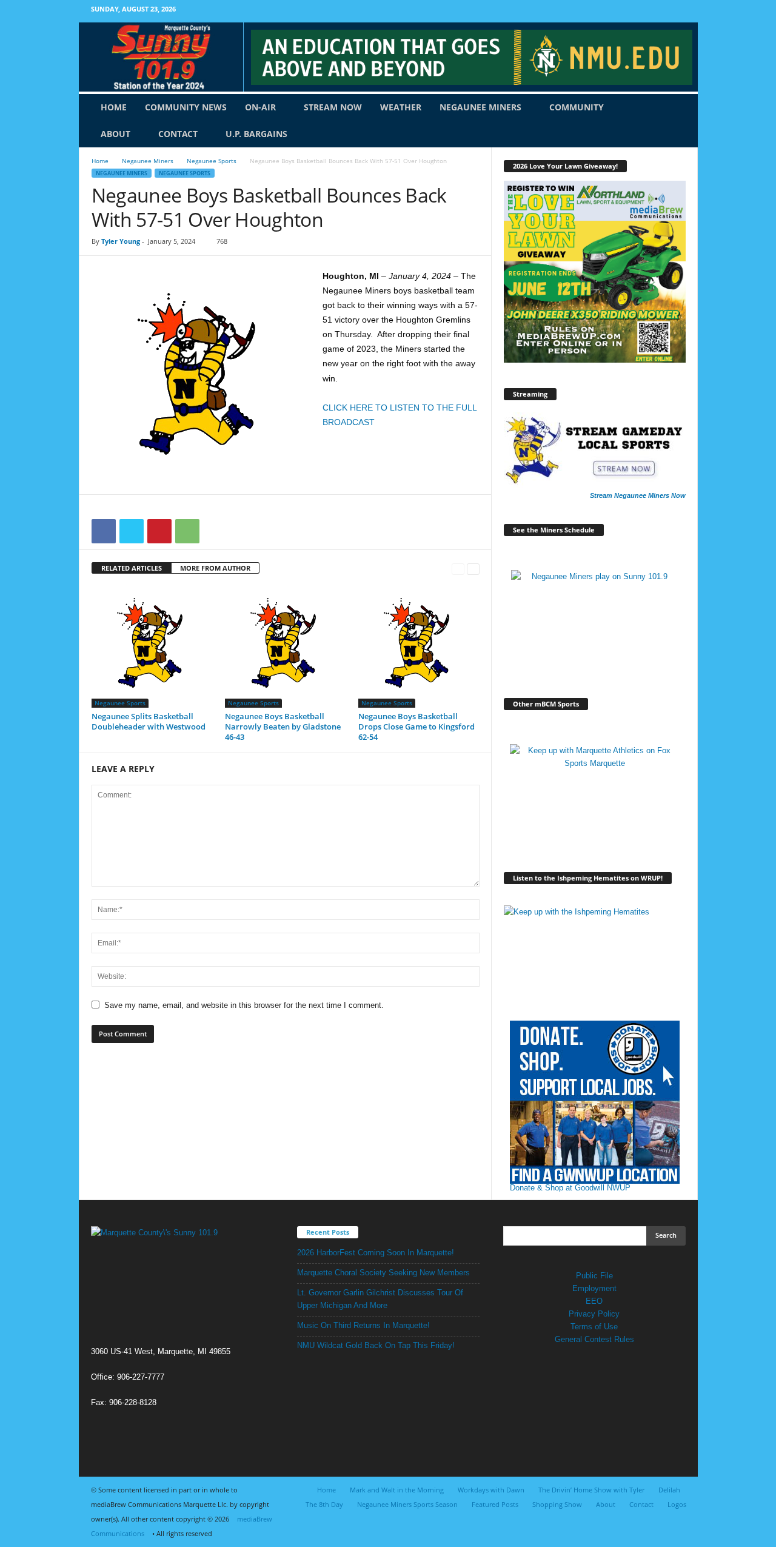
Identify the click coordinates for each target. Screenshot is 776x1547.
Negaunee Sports (211, 160)
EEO (594, 1301)
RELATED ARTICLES (131, 567)
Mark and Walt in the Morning (397, 1489)
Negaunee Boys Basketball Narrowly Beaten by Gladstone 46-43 (283, 726)
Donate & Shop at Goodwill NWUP (570, 1187)
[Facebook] (661, 11)
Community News (186, 107)
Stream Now (333, 107)
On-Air (260, 107)
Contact (178, 133)
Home (114, 107)
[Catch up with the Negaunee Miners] (595, 621)
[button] (679, 120)
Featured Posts (495, 1504)
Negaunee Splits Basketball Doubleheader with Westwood (149, 721)
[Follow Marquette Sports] (595, 795)
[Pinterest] (159, 531)
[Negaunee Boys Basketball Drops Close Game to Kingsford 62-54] (419, 647)
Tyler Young (120, 241)
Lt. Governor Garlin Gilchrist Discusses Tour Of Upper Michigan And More (380, 1299)
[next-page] (473, 568)
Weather (400, 107)
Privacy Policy (594, 1313)
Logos (676, 1504)
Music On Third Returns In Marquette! (363, 1325)
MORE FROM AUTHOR (215, 567)
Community (576, 107)
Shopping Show (557, 1504)
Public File (594, 1275)
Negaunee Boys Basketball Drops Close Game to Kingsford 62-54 (416, 726)
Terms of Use (594, 1326)
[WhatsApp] (187, 531)
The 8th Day (324, 1504)
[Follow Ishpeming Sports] (595, 956)
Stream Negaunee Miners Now (638, 495)
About (115, 133)
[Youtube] (679, 11)
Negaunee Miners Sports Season (407, 1504)
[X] (131, 531)
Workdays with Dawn (491, 1489)
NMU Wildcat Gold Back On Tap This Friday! (376, 1345)
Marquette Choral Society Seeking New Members (383, 1272)
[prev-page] (458, 568)
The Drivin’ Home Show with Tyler (591, 1489)
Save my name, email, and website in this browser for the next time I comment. (244, 1005)
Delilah (669, 1489)
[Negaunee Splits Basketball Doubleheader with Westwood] (152, 647)
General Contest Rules (594, 1339)
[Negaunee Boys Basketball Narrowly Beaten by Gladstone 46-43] (285, 647)
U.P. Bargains (256, 133)
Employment (594, 1288)
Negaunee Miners (480, 107)
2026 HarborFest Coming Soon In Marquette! (375, 1252)
